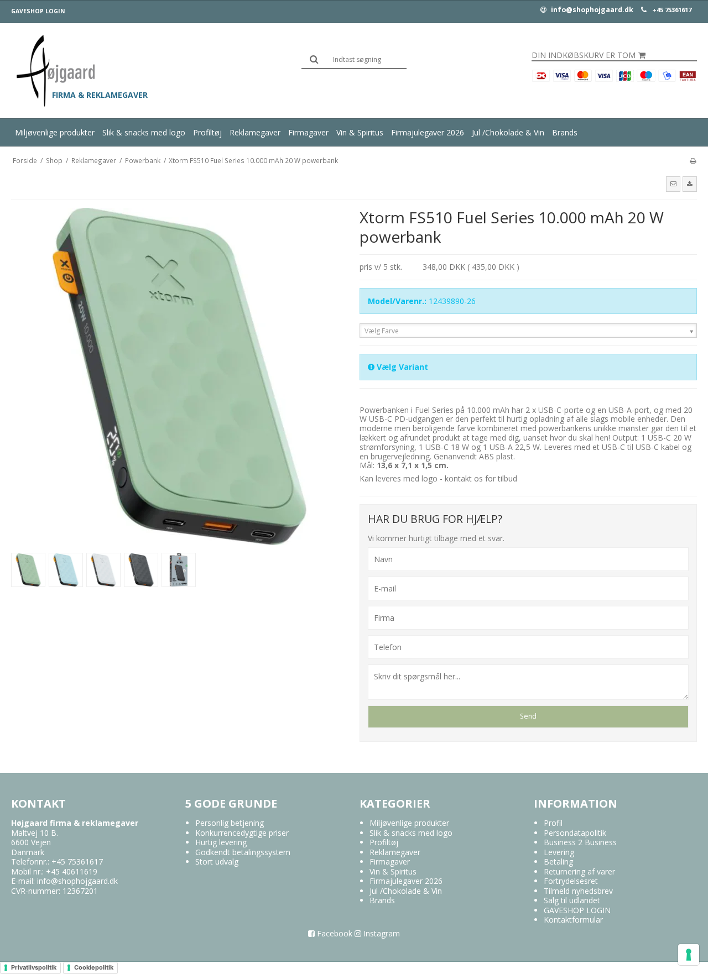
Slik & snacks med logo (143, 132)
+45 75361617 (671, 10)
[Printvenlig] (693, 160)
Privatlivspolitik (33, 967)
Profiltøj (207, 132)
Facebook (333, 933)
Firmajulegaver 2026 (427, 132)
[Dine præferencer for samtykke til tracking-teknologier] (688, 954)
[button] (673, 184)
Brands (564, 132)
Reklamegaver (255, 132)
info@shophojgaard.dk (591, 10)
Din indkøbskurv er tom (584, 55)
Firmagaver (308, 132)
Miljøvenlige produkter (55, 132)
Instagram (380, 933)
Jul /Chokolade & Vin (508, 132)
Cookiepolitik (93, 967)
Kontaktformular (573, 919)
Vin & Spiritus (359, 132)
